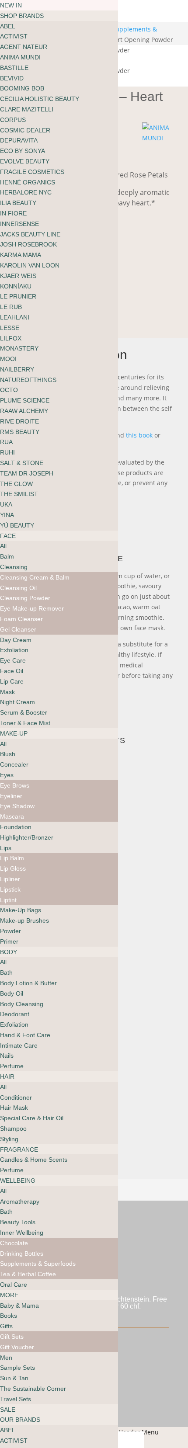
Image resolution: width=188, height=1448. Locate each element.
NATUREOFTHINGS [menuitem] (28, 379)
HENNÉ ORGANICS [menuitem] (27, 182)
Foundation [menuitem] (15, 826)
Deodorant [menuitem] (14, 1013)
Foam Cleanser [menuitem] (21, 618)
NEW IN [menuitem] (11, 5)
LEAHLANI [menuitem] (14, 317)
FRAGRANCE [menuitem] (19, 1149)
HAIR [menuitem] (7, 1076)
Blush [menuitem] (7, 753)
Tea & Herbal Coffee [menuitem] (28, 1274)
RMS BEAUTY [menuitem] (19, 431)
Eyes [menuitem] (7, 774)
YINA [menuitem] (7, 514)
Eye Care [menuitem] (13, 660)
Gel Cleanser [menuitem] (18, 629)
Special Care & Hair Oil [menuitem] (31, 1118)
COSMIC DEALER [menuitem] (25, 130)
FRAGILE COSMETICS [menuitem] (32, 171)
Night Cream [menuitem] (17, 701)
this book (139, 435)
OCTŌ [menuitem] (9, 389)
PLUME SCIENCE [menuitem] (24, 400)
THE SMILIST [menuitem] (19, 493)
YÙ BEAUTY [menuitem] (17, 525)
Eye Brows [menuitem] (14, 785)
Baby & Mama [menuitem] (19, 1305)
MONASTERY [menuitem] (19, 348)
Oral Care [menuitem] (13, 1284)
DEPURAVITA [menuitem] (19, 140)
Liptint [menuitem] (8, 899)
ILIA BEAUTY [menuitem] (18, 202)
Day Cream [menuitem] (15, 639)
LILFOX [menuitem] (10, 338)
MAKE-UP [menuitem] (14, 733)
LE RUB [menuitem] (11, 306)
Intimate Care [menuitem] (19, 1045)
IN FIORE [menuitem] (13, 213)
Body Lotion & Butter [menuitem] (28, 982)
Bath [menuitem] (6, 972)
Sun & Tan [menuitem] (14, 1378)
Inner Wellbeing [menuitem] (21, 1232)
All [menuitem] (3, 545)
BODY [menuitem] (8, 951)
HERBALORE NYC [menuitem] (26, 192)
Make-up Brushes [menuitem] (24, 920)
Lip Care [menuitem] (12, 681)
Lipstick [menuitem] (10, 889)
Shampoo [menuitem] (13, 1128)
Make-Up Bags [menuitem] (20, 909)
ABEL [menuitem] (7, 26)
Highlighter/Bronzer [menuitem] (26, 837)
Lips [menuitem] (5, 847)
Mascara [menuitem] (12, 816)
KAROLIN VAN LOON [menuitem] (29, 265)
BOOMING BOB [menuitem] (22, 88)
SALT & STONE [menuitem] (21, 462)
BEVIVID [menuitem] (12, 78)
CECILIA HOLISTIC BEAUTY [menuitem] (39, 98)
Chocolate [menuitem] (14, 1243)
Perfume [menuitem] (12, 1066)
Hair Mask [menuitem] (14, 1107)
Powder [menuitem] (10, 930)
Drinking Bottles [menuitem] (21, 1253)
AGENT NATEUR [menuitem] (23, 46)
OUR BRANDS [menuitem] (20, 1419)
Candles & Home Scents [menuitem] (33, 1159)
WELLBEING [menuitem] (17, 1180)
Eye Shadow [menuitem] (17, 805)
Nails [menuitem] (7, 1055)
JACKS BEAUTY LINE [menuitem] (30, 234)
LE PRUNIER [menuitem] (18, 296)
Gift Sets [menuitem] (12, 1336)
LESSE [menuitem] (9, 327)
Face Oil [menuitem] (11, 670)
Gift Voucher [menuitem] (17, 1347)
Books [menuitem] (8, 1315)
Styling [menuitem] (9, 1138)
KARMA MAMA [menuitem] (20, 254)
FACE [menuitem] (8, 535)
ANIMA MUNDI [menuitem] (20, 57)
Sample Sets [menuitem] (17, 1367)
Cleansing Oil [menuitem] (18, 587)
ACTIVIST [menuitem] (14, 36)
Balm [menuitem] (7, 556)
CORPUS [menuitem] (13, 119)
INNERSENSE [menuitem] (19, 223)
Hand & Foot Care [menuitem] (25, 1034)
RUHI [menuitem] (7, 452)
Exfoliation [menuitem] (14, 649)
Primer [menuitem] (9, 941)
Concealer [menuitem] (14, 764)
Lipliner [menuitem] (10, 878)
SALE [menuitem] (7, 1409)
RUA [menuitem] (6, 441)
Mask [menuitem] (7, 691)
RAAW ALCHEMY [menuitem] (24, 410)
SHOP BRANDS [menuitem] (22, 15)
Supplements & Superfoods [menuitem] (38, 1263)
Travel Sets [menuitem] (15, 1399)
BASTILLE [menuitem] (14, 67)
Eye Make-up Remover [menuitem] (32, 608)
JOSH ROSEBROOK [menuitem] (28, 244)
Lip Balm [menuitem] (12, 857)
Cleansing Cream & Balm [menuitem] (35, 577)
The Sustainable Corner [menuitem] (33, 1388)
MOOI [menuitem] (8, 358)
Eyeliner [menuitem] (11, 795)
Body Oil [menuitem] (11, 993)
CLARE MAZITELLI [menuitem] (26, 109)
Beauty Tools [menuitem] (17, 1222)
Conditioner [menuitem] (16, 1097)
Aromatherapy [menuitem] (19, 1201)
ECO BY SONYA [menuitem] (22, 150)
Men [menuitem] (6, 1357)
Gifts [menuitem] (6, 1326)
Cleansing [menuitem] (14, 566)
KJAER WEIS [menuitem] (18, 275)
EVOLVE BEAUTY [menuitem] (24, 161)
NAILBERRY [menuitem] (17, 369)
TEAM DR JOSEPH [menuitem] (26, 473)
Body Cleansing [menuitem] (21, 1003)
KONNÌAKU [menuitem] (15, 286)
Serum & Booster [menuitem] (23, 712)
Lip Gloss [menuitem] (13, 868)
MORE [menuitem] (9, 1295)
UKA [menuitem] (6, 504)
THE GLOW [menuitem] (16, 483)
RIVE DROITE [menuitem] (19, 421)
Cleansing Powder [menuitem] (25, 597)
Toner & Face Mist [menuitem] (25, 722)
